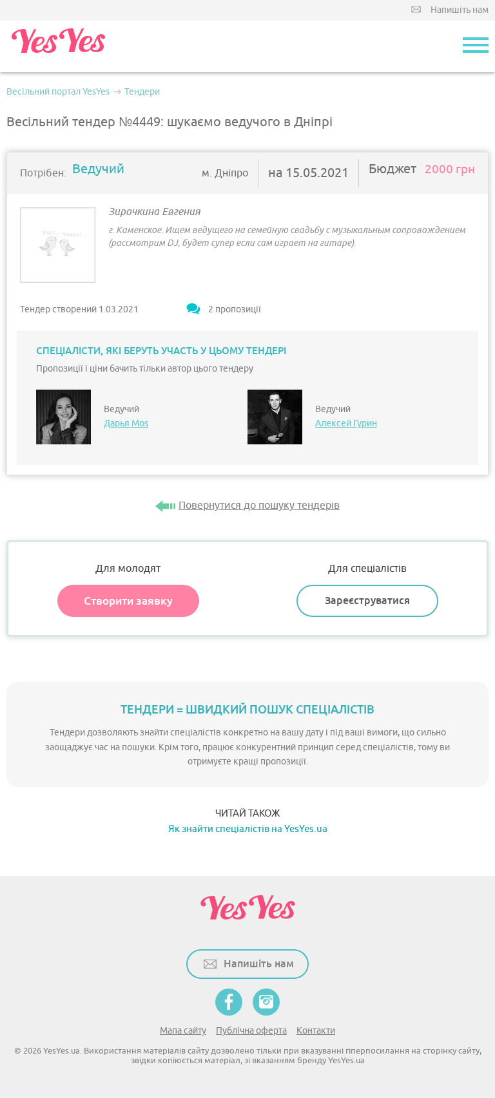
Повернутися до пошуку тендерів (259, 505)
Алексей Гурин (346, 423)
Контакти (315, 1030)
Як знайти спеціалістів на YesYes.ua (247, 829)
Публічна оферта (251, 1030)
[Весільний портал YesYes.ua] (58, 46)
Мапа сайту (183, 1030)
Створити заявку (128, 601)
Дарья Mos (126, 423)
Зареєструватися (367, 600)
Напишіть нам (460, 10)
